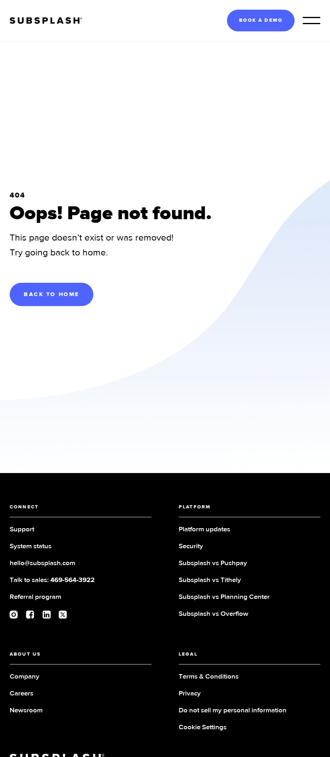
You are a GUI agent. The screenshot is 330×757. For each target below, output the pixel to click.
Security (191, 546)
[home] (46, 20)
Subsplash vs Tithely (210, 580)
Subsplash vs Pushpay (213, 563)
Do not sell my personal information (233, 710)
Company (24, 676)
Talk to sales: (52, 580)
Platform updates (204, 529)
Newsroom (26, 710)
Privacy (190, 693)
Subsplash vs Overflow (213, 614)
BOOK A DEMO (261, 20)
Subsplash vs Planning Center (224, 597)
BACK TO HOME (51, 294)
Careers (21, 693)
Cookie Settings (203, 727)
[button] (311, 20)
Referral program (35, 597)
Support (22, 529)
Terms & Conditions (209, 676)
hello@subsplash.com (42, 563)
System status (31, 546)
